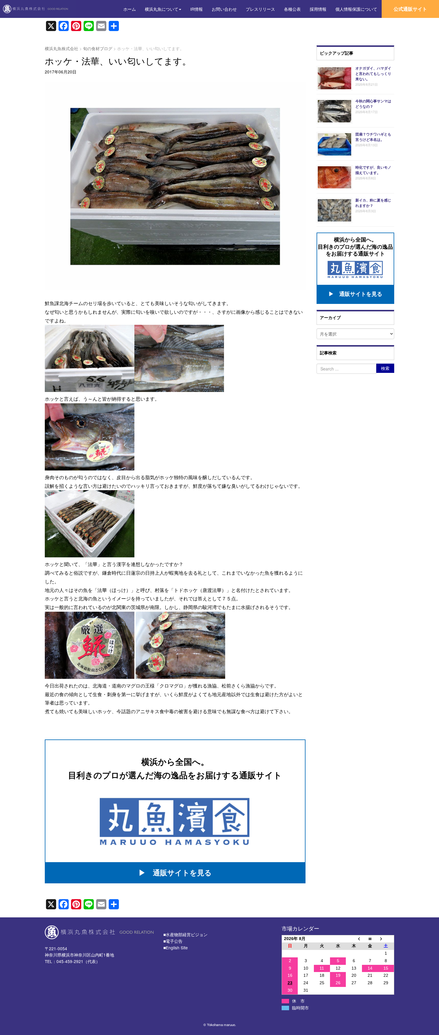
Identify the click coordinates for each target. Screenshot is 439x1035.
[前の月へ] (354, 938)
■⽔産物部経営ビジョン (185, 934)
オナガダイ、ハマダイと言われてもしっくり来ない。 (373, 73)
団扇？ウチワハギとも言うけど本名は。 (373, 136)
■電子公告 (172, 941)
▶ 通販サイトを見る (175, 872)
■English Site (175, 948)
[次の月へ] (386, 938)
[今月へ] (370, 938)
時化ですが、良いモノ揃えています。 (373, 169)
